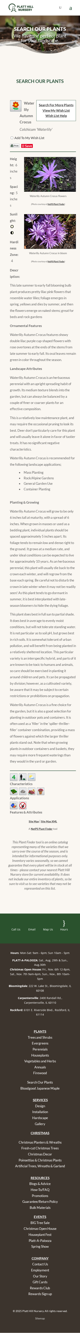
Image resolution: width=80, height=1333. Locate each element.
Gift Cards (40, 1282)
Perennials (40, 1049)
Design (40, 1106)
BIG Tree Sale (40, 1223)
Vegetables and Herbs (40, 1061)
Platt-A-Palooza (40, 1241)
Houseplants (40, 1055)
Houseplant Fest (40, 1235)
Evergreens (40, 1043)
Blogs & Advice (40, 1184)
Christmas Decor (40, 1154)
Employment (40, 1270)
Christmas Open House (40, 1229)
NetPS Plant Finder (56, 204)
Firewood (40, 1073)
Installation (40, 1112)
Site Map (34, 821)
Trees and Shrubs (40, 1037)
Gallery (40, 1124)
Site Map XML (49, 821)
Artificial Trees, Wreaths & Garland (40, 1166)
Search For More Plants (56, 105)
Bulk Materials (40, 1208)
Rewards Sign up (40, 1294)
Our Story (40, 1276)
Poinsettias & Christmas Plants (40, 1160)
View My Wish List (56, 110)
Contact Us (40, 1264)
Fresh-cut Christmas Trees (40, 1148)
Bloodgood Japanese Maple (40, 1088)
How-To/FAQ (40, 1190)
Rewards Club (40, 1288)
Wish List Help (56, 116)
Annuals (40, 1067)
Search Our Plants (40, 1082)
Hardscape (40, 1118)
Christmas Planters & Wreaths (40, 1142)
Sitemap (40, 1318)
